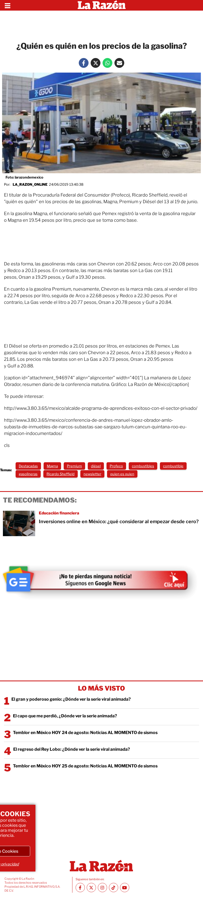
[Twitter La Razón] (95, 63)
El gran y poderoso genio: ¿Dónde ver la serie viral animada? (71, 699)
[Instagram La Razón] (102, 887)
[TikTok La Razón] (113, 887)
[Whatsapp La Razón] (107, 63)
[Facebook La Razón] (84, 63)
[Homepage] (102, 5)
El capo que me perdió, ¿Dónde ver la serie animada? (65, 715)
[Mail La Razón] (119, 63)
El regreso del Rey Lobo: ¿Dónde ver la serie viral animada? (71, 749)
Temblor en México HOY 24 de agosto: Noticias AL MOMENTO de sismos (85, 732)
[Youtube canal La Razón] (124, 887)
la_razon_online (30, 184)
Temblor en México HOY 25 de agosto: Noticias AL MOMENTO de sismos (85, 765)
